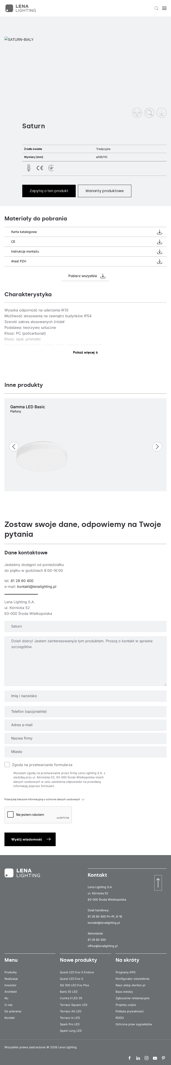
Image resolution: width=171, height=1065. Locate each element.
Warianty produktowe (105, 191)
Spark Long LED (71, 1030)
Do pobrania (12, 1011)
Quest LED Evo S (71, 978)
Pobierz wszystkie (82, 276)
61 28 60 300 (97, 939)
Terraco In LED (70, 1017)
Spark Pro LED (69, 1024)
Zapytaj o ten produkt (49, 191)
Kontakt (9, 1017)
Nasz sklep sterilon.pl (130, 985)
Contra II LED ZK (71, 998)
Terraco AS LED (70, 1011)
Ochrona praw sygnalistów (134, 1024)
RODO (120, 1017)
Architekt (10, 991)
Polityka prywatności (130, 1011)
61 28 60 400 (22, 580)
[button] (156, 8)
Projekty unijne (126, 1005)
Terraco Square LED (73, 1005)
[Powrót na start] (21, 8)
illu (6, 998)
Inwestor (10, 985)
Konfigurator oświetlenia (132, 978)
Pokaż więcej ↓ (85, 352)
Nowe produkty (78, 960)
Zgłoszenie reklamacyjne (133, 998)
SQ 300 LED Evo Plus (74, 985)
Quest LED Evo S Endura (77, 972)
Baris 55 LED (68, 991)
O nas (8, 1005)
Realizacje (11, 978)
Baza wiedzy (124, 991)
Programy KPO (126, 972)
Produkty (10, 972)
